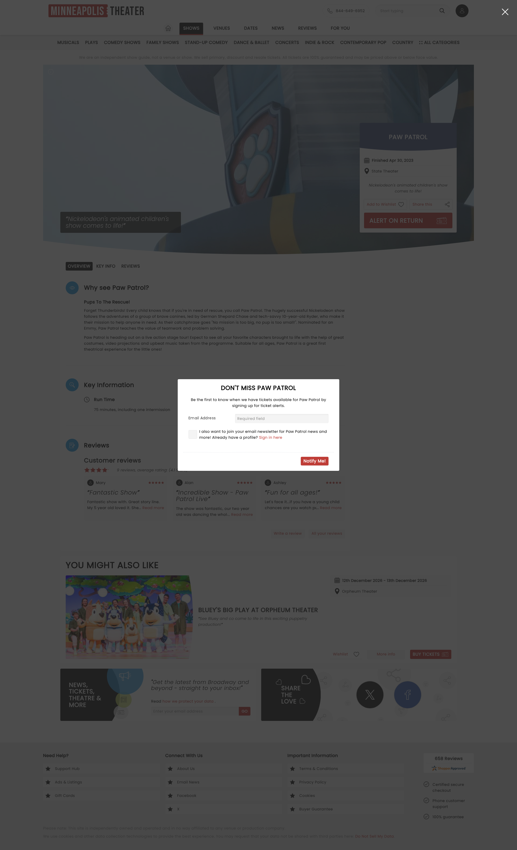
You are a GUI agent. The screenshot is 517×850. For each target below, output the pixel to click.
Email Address (202, 418)
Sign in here (270, 437)
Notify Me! (314, 461)
